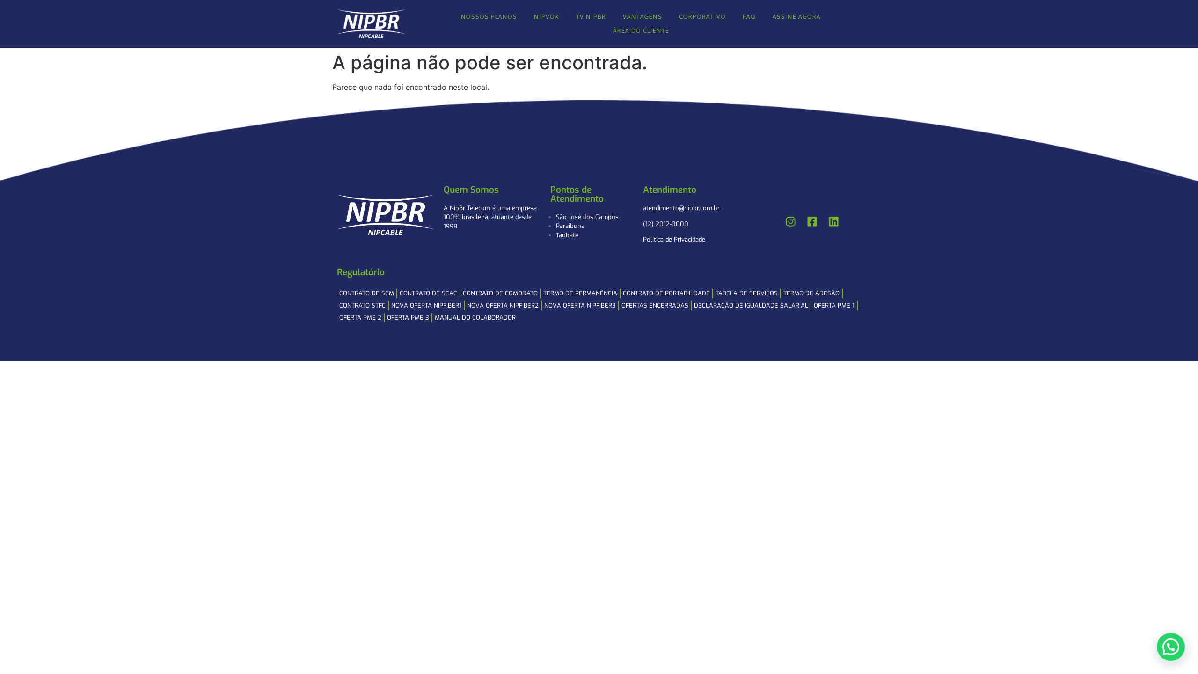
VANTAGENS (642, 16)
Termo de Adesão (811, 293)
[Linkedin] (834, 222)
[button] (1171, 647)
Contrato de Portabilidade (666, 293)
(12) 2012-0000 (665, 224)
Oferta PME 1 (834, 305)
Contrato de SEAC (428, 293)
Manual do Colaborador (475, 318)
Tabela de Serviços (747, 293)
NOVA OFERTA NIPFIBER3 (580, 305)
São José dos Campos (587, 217)
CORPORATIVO (702, 16)
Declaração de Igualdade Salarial (751, 305)
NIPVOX (546, 16)
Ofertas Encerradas (654, 305)
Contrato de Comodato (500, 293)
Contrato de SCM (366, 293)
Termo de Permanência (580, 293)
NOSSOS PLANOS (488, 16)
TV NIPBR (591, 16)
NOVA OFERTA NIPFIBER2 (503, 305)
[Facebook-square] (812, 222)
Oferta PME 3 (408, 318)
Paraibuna (570, 226)
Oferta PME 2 (360, 318)
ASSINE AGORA (796, 16)
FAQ (748, 16)
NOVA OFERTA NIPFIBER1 (426, 305)
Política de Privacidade (674, 239)
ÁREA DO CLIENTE (641, 30)
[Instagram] (791, 222)
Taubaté (567, 235)
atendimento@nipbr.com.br (681, 208)
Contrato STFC (362, 305)
